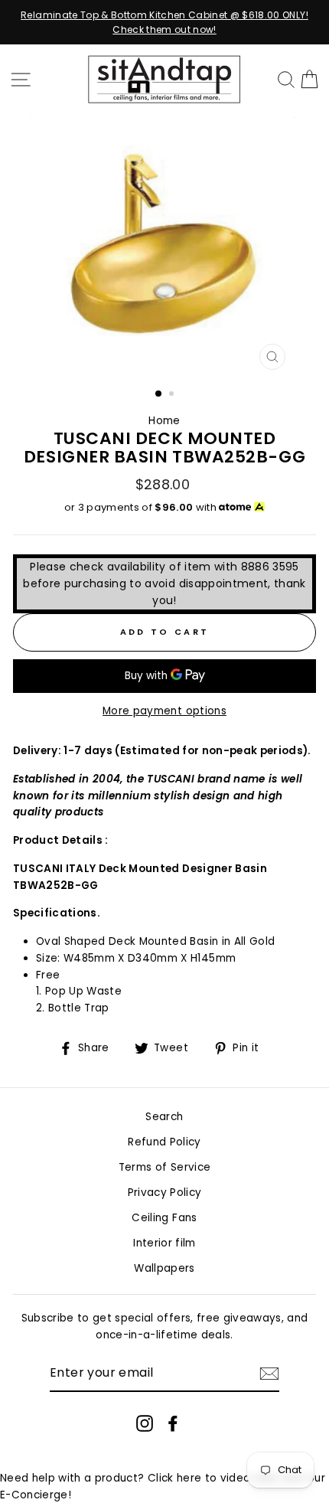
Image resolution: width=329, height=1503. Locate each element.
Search (164, 1116)
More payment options (164, 711)
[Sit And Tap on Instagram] (144, 1423)
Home (164, 420)
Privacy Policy (165, 1192)
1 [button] (159, 394)
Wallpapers (164, 1268)
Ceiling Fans (164, 1218)
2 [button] (173, 395)
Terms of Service (164, 1167)
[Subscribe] (269, 1373)
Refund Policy (164, 1142)
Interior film (164, 1243)
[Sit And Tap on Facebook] (172, 1423)
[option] (164, 22)
